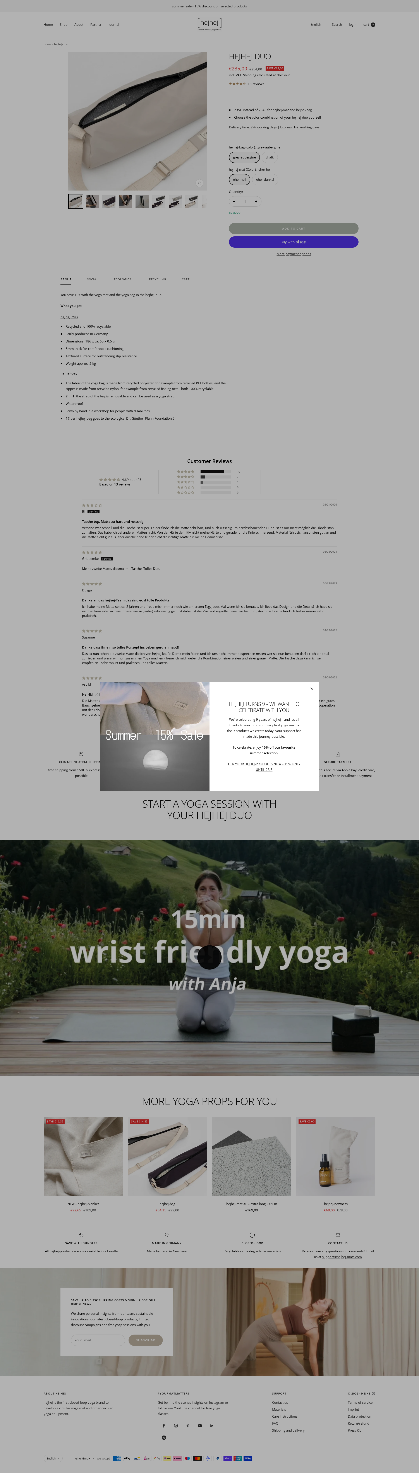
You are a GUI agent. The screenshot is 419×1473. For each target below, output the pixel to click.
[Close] (311, 688)
